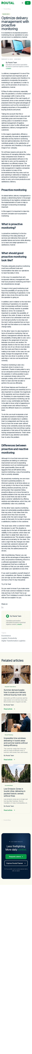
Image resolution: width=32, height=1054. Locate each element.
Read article (8, 709)
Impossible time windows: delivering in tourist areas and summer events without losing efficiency (16, 742)
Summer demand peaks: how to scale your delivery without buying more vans (15, 692)
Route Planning (9, 735)
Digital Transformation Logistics (13, 640)
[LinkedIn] (2, 607)
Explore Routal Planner (14, 863)
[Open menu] (22, 3)
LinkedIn (8, 68)
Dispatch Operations (10, 686)
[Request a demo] (28, 3)
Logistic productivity (9, 638)
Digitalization (6, 14)
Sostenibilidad (9, 785)
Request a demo (15, 857)
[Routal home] (7, 3)
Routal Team (12, 62)
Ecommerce (6, 635)
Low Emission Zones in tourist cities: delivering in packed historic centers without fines (14, 792)
